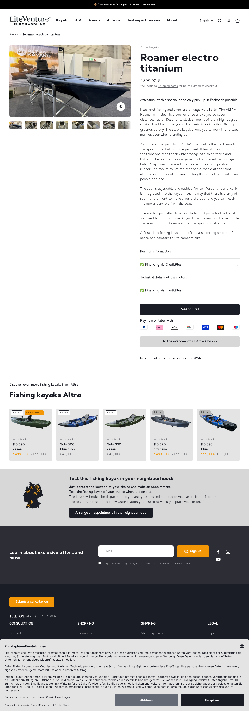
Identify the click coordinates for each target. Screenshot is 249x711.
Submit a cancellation (32, 601)
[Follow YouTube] (218, 559)
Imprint (213, 633)
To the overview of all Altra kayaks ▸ (189, 341)
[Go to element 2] (31, 125)
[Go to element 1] (15, 125)
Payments (84, 633)
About (172, 21)
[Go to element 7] (109, 125)
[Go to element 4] (62, 125)
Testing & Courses (143, 21)
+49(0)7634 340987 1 (42, 616)
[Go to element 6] (93, 125)
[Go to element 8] (124, 125)
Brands (94, 21)
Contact (15, 633)
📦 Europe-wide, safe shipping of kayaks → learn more (124, 5)
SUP (77, 21)
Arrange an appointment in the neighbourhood (110, 512)
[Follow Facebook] (218, 551)
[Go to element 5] (78, 125)
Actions (114, 21)
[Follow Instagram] (228, 551)
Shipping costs (168, 86)
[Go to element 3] (46, 125)
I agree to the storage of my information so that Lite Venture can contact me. (146, 564)
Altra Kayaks (149, 47)
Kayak (61, 21)
